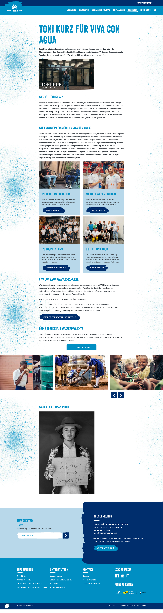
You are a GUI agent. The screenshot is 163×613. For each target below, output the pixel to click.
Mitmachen (119, 10)
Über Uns (71, 10)
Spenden (132, 10)
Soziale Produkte (101, 10)
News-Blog (145, 10)
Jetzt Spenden (144, 3)
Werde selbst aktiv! (58, 587)
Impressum (111, 606)
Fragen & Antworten (91, 583)
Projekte (84, 10)
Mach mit (54, 583)
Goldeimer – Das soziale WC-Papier (32, 587)
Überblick (21, 576)
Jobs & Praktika (89, 580)
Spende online (56, 576)
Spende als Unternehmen (61, 580)
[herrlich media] (144, 605)
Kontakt (86, 576)
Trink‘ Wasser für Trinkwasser (30, 583)
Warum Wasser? (24, 580)
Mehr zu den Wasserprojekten (58, 317)
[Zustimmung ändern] (7, 606)
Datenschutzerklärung (129, 606)
